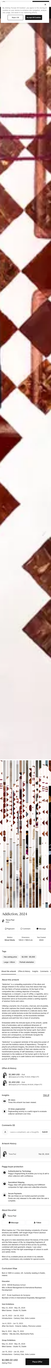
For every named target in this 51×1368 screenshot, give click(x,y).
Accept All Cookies (34, 17)
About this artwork (8, 971)
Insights (35, 971)
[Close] (45, 4)
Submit (45, 1132)
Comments (44, 971)
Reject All (15, 17)
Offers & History (24, 971)
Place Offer (37, 1362)
